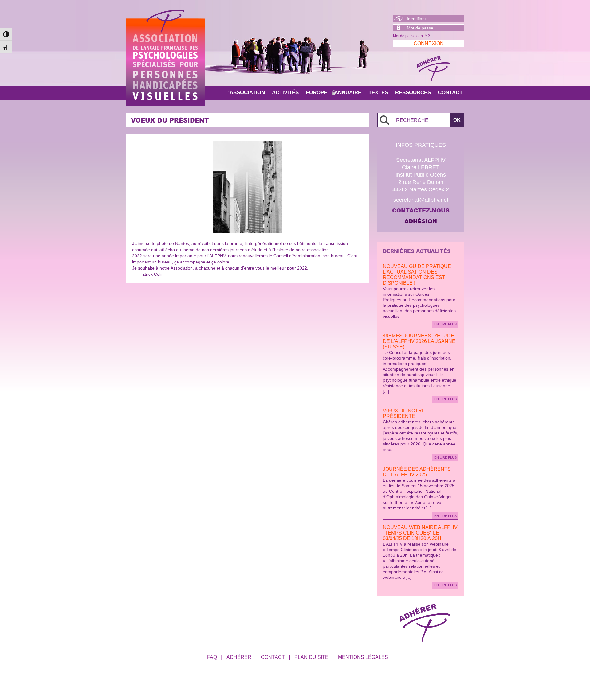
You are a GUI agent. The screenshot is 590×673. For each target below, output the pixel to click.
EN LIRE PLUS (445, 324)
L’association (245, 92)
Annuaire (347, 92)
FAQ (212, 657)
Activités (285, 92)
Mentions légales (363, 657)
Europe (316, 92)
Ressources (413, 92)
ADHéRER (238, 657)
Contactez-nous (421, 210)
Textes (378, 92)
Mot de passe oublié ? (411, 36)
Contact (450, 92)
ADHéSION (420, 221)
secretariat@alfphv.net (420, 200)
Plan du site (311, 657)
